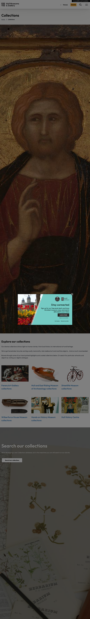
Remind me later (65, 321)
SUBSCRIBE (63, 315)
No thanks (57, 321)
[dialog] (45, 309)
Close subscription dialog (72, 294)
